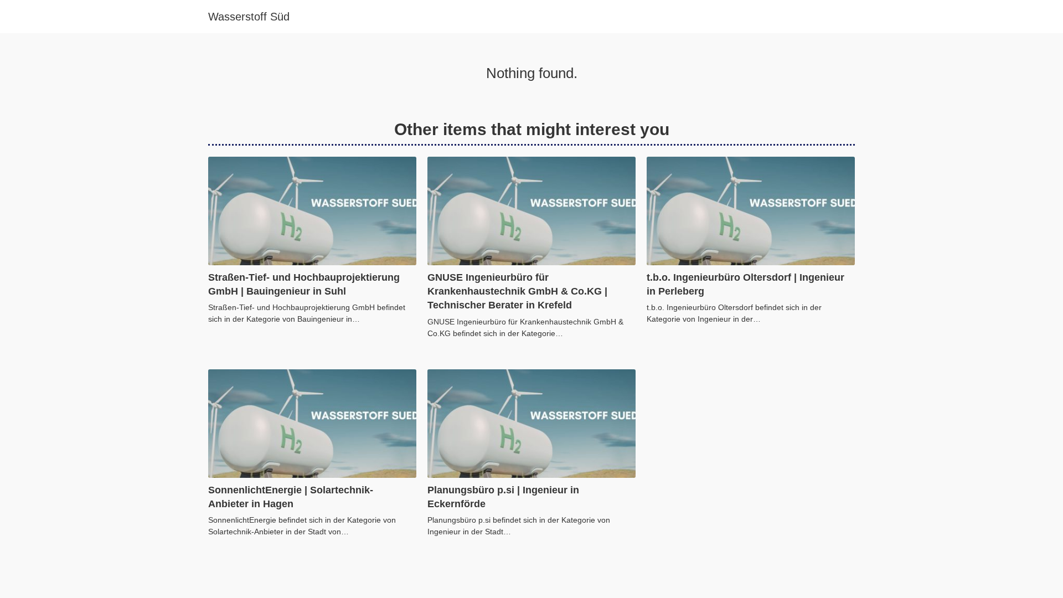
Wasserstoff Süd (249, 17)
